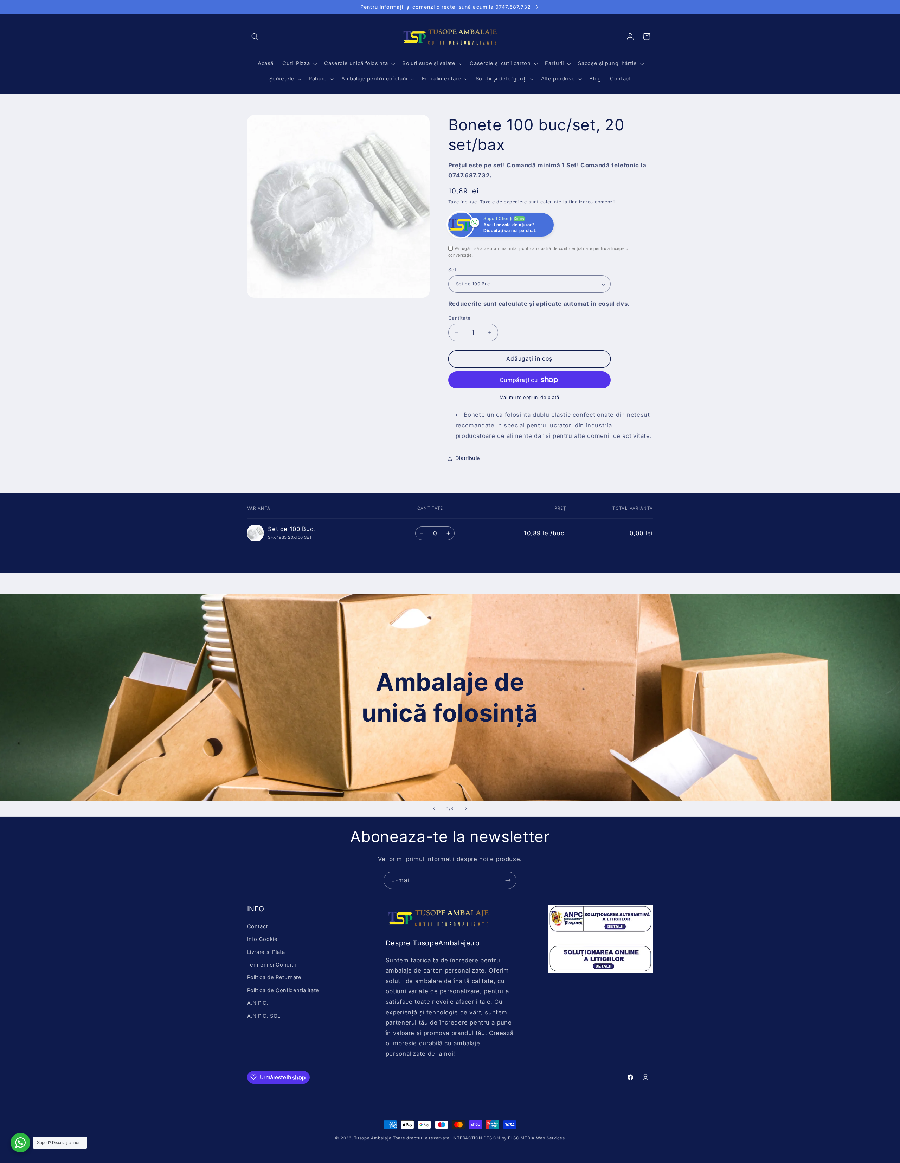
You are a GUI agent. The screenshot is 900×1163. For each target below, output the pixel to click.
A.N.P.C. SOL (264, 1016)
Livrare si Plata (266, 952)
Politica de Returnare (274, 977)
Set (452, 270)
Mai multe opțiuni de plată (529, 397)
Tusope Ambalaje (372, 1138)
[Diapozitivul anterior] (434, 808)
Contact (257, 926)
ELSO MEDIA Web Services (536, 1138)
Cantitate (459, 318)
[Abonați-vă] (508, 880)
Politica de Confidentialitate (283, 990)
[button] (255, 36)
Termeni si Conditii (271, 964)
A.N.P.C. (258, 1003)
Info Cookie (262, 939)
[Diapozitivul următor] (466, 808)
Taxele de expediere (503, 202)
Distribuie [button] (467, 458)
